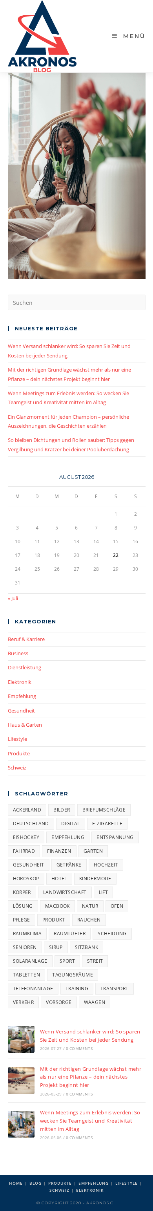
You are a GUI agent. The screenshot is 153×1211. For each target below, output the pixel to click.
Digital (70, 823)
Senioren (25, 947)
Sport (67, 961)
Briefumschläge (104, 809)
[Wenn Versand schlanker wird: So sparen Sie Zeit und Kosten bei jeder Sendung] (21, 1039)
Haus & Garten (25, 724)
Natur (90, 906)
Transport (114, 988)
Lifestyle (17, 738)
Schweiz (17, 767)
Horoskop (26, 878)
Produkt (53, 919)
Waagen (94, 1002)
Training (77, 988)
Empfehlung (22, 696)
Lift (103, 892)
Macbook (57, 906)
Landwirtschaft (65, 892)
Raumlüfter (70, 933)
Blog (35, 1183)
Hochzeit (106, 864)
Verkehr (23, 1002)
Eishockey (26, 837)
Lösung (23, 906)
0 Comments (79, 1048)
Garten (93, 851)
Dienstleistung (24, 667)
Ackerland (27, 809)
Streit (95, 961)
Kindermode (95, 878)
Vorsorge (58, 1002)
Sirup (56, 947)
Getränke (69, 864)
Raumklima (27, 933)
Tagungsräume (72, 974)
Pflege (21, 919)
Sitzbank (86, 947)
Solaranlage (30, 961)
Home (16, 1183)
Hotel (59, 878)
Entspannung (115, 837)
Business (18, 653)
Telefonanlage (33, 988)
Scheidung (112, 933)
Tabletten (26, 974)
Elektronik (19, 681)
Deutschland (31, 823)
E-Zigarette (107, 823)
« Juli (13, 598)
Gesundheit (21, 710)
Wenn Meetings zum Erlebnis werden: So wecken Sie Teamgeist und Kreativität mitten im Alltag (90, 1120)
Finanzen (59, 851)
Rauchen (89, 919)
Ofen (117, 906)
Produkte (19, 753)
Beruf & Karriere (26, 639)
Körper (22, 892)
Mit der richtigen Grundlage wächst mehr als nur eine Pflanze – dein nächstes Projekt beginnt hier (91, 1077)
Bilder (61, 809)
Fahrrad (24, 851)
